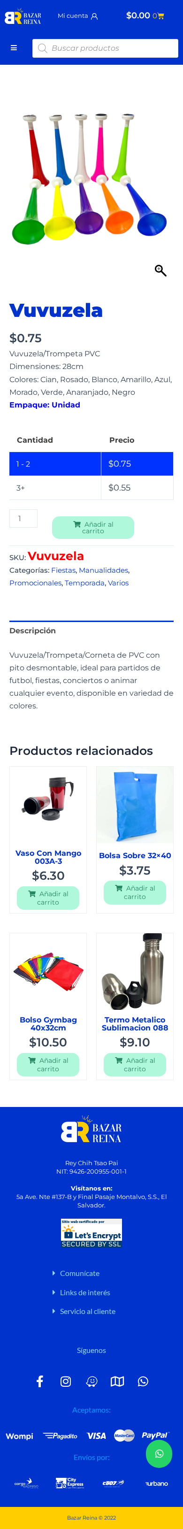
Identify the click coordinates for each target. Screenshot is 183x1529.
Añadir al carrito (98, 527)
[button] (112, 1273)
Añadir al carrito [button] (53, 898)
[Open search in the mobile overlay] (105, 48)
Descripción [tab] (32, 630)
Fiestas (63, 570)
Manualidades (103, 570)
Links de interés (85, 1292)
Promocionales (35, 583)
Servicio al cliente (87, 1310)
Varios (118, 583)
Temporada (85, 583)
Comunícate (79, 1272)
